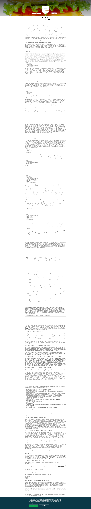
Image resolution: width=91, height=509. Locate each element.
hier (41, 467)
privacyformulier (29, 328)
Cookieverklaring (34, 202)
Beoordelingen (44, 2)
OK (33, 505)
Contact (50, 2)
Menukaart (37, 2)
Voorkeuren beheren (46, 502)
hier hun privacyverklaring (54, 399)
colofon (55, 2)
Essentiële (44, 505)
